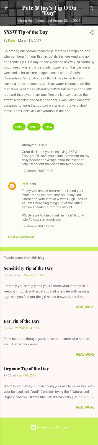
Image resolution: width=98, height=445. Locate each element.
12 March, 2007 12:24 (38, 226)
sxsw (48, 127)
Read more (85, 307)
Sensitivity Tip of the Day (28, 268)
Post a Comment (21, 237)
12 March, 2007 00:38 (38, 171)
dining (19, 127)
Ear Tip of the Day (21, 321)
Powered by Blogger (51, 427)
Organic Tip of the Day (26, 368)
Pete (25, 184)
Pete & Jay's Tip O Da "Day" (49, 10)
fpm (59, 436)
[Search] (91, 9)
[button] (91, 33)
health (34, 127)
